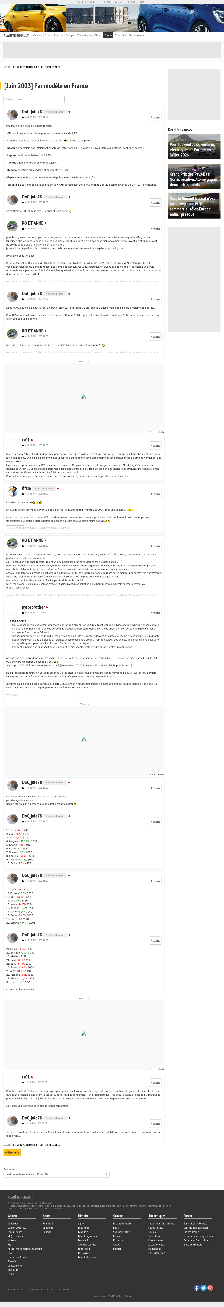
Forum (108, 35)
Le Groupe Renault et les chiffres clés (36, 67)
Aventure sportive (87, 1244)
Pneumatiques (155, 1240)
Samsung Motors (121, 1232)
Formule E (48, 1232)
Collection (13, 1223)
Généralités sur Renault (195, 1223)
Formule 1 (48, 1223)
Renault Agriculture (87, 1236)
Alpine (81, 1223)
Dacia (116, 1227)
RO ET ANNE (32, 223)
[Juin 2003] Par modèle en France (46, 85)
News (98, 35)
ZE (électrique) (15, 1236)
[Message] (23, 117)
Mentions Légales (16, 1289)
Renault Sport (15, 1232)
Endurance (48, 1227)
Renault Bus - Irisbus (88, 1257)
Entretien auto (155, 1227)
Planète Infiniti (138, 2)
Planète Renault (86, 2)
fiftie (27, 488)
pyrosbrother (33, 607)
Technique (13, 1269)
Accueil (7, 67)
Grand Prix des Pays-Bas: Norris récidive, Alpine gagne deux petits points (193, 179)
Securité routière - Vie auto (161, 1223)
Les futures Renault (17, 1257)
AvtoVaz (117, 1244)
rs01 (26, 439)
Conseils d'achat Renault (196, 1227)
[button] (12, 115)
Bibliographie (155, 1248)
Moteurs (12, 1240)
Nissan (116, 1236)
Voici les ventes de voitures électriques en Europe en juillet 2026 (192, 149)
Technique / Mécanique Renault (199, 1236)
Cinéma (152, 1232)
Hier (10, 1244)
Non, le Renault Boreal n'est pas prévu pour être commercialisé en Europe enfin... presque (192, 206)
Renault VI (83, 1232)
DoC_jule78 (32, 111)
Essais (11, 1274)
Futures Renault (191, 1232)
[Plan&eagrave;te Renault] (20, 1196)
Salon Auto (154, 1236)
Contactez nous (63, 1289)
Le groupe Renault (122, 1223)
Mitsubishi (118, 1240)
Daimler (117, 1248)
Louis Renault (85, 1248)
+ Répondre (12, 1152)
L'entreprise (83, 1227)
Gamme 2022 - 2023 (18, 1227)
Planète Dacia (112, 2)
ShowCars (13, 1261)
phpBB (105, 1296)
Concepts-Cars (15, 1265)
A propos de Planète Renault (39, 1289)
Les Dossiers (84, 1253)
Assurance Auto (156, 1244)
